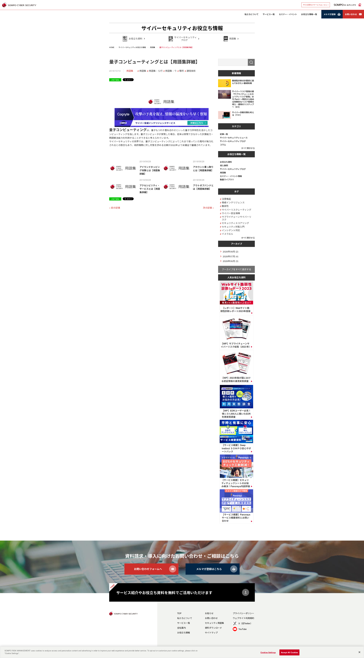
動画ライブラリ (227, 179)
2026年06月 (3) (230, 261)
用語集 (129, 70)
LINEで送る (115, 80)
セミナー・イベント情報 (231, 176)
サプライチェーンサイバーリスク (236, 218)
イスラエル (227, 233)
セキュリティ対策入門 (233, 226)
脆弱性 (225, 206)
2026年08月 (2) (230, 251)
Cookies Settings (268, 652)
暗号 (181, 70)
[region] (182, 652)
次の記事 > (208, 207)
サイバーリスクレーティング (236, 209)
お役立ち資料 (226, 162)
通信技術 (191, 70)
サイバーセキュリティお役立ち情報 (182, 28)
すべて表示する (248, 148)
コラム (223, 144)
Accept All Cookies (289, 652)
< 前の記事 (114, 207)
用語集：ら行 (156, 70)
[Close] (359, 652)
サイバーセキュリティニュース (234, 137)
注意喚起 (226, 199)
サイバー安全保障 (231, 213)
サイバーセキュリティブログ (233, 141)
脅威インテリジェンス (233, 202)
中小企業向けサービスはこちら (315, 5)
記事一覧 (224, 134)
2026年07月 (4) (230, 256)
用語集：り (171, 70)
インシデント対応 (231, 230)
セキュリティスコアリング (235, 223)
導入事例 (224, 165)
